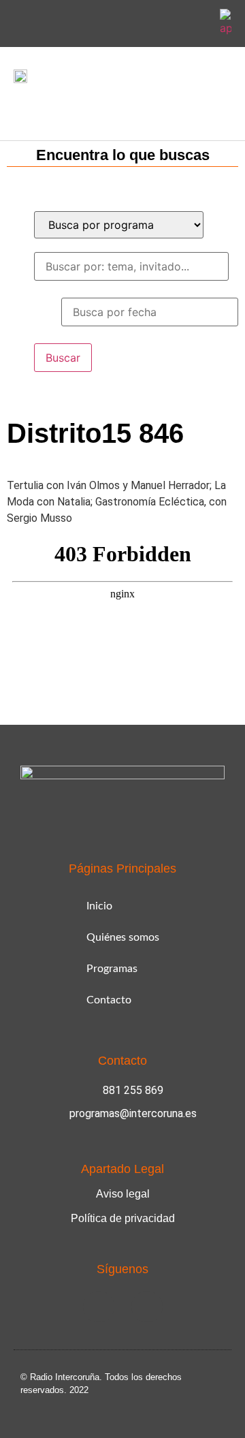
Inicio (99, 906)
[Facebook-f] (165, 23)
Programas (111, 968)
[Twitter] (197, 23)
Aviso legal (123, 1194)
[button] (23, 108)
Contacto (108, 1000)
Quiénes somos (122, 937)
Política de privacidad (123, 1218)
